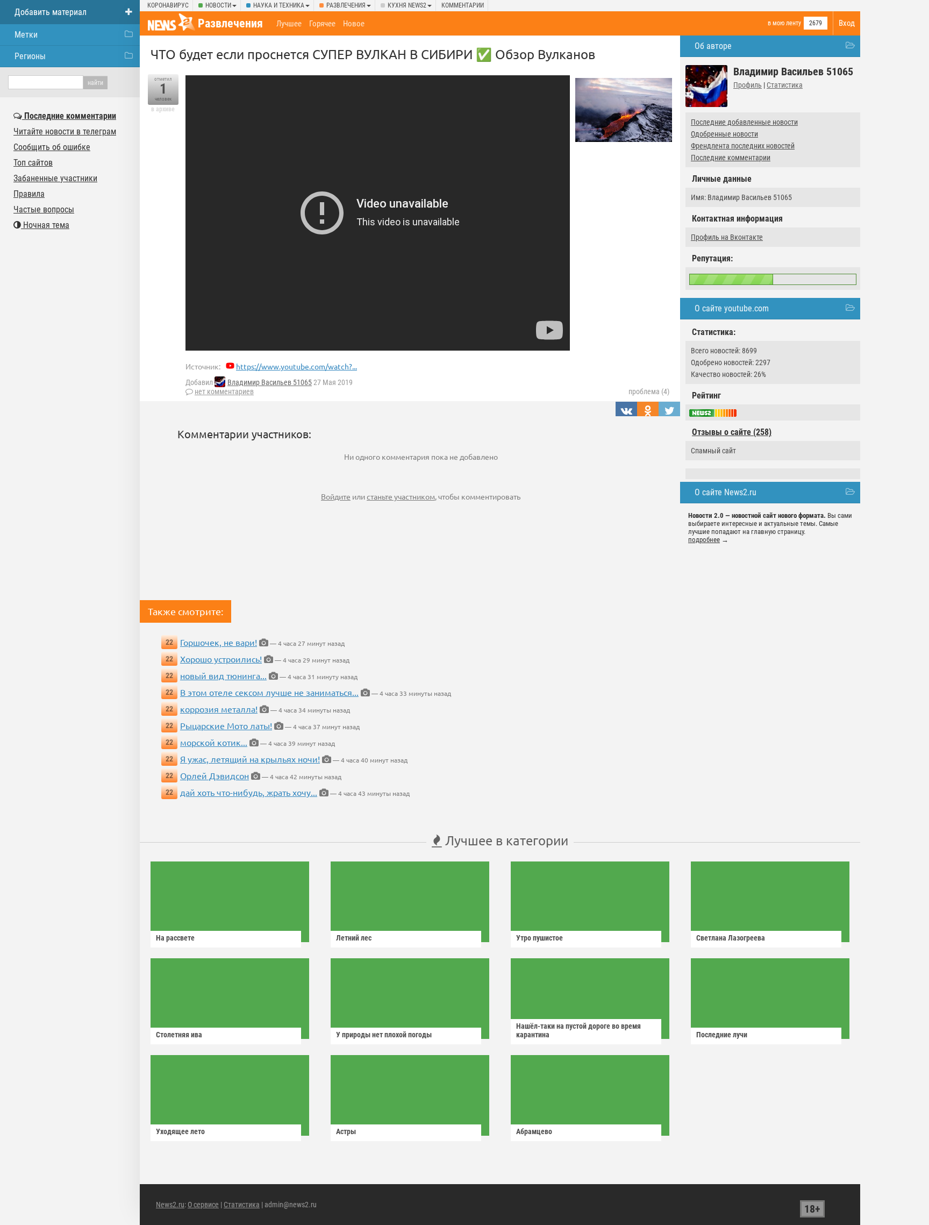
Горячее (322, 24)
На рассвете (175, 938)
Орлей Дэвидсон (214, 775)
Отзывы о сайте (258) (731, 432)
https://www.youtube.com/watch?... (296, 366)
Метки (26, 35)
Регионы (30, 56)
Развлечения (346, 5)
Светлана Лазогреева (730, 938)
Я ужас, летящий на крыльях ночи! (250, 758)
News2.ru (170, 1204)
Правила (29, 194)
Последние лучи (721, 1034)
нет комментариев (224, 391)
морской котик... (213, 742)
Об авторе (713, 46)
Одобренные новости (724, 134)
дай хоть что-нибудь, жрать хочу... (248, 792)
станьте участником (401, 496)
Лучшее (289, 24)
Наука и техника (278, 5)
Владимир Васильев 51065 (269, 382)
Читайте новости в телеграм (64, 131)
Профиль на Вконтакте (727, 237)
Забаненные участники (55, 178)
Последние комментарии (730, 157)
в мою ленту (784, 23)
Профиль (747, 85)
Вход (847, 23)
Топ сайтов (33, 163)
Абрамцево (534, 1131)
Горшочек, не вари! (218, 642)
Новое (354, 24)
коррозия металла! (219, 708)
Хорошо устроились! (221, 658)
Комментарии (462, 5)
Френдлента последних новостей (743, 145)
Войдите (336, 496)
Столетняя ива (179, 1034)
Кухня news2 (407, 5)
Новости (218, 5)
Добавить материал (51, 12)
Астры (346, 1131)
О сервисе (203, 1204)
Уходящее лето (180, 1131)
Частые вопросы (43, 209)
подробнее (704, 540)
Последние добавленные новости (744, 122)
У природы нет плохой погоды (384, 1034)
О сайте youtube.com (732, 308)
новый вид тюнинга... (223, 675)
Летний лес (353, 938)
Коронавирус (168, 5)
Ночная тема (45, 225)
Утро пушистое (539, 938)
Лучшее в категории (505, 840)
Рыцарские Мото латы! (226, 725)
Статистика (785, 85)
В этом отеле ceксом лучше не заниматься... (269, 692)
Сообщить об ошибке (51, 147)
